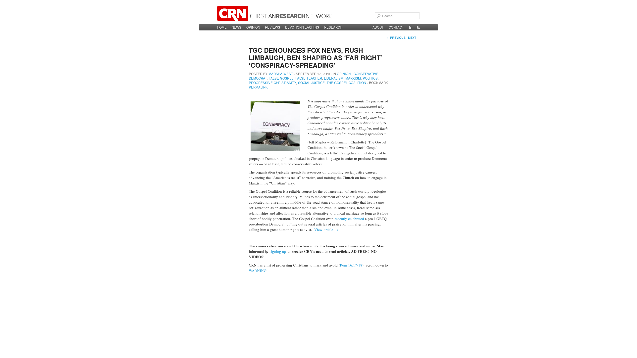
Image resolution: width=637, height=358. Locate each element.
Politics (370, 78)
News (236, 27)
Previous (396, 37)
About (378, 27)
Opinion (253, 27)
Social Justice (311, 82)
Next (414, 37)
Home (222, 27)
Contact (396, 27)
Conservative (366, 73)
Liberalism (333, 78)
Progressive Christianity (272, 82)
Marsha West (280, 73)
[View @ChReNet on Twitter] (410, 27)
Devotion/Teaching (302, 27)
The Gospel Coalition (346, 82)
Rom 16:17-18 (351, 265)
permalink (258, 87)
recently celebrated (349, 218)
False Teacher (308, 78)
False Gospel (281, 78)
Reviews (272, 27)
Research (333, 27)
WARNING (257, 270)
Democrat (258, 78)
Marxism (353, 78)
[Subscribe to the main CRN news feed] (418, 27)
